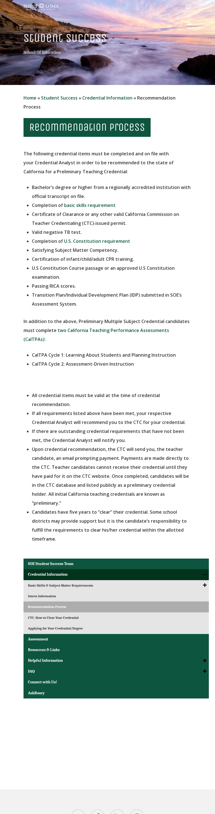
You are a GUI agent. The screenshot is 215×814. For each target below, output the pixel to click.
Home (30, 98)
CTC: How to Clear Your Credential (53, 618)
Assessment (38, 639)
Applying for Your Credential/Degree (55, 628)
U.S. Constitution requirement (97, 241)
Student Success (59, 98)
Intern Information (42, 596)
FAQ (31, 671)
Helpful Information (45, 660)
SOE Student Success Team (50, 563)
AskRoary (36, 693)
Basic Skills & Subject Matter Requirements (60, 585)
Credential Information (107, 98)
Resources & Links (44, 649)
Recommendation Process (47, 607)
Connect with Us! (42, 682)
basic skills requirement (90, 205)
